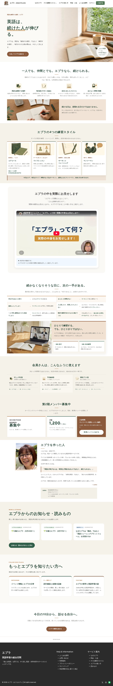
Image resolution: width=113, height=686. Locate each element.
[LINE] (109, 682)
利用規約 (63, 661)
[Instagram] (105, 682)
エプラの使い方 (63, 3)
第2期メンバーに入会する (91, 432)
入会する (100, 3)
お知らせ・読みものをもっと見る (21, 545)
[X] (102, 682)
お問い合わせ (64, 658)
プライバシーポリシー (67, 664)
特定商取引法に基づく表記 (69, 669)
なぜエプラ (38, 3)
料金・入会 (73, 3)
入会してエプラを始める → (17, 54)
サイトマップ (64, 666)
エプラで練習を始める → (56, 629)
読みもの (94, 666)
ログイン (92, 3)
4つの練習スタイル (97, 661)
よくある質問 (83, 3)
